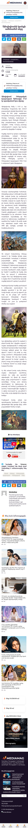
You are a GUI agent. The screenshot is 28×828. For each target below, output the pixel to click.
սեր (23, 475)
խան (6, 473)
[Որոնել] (24, 795)
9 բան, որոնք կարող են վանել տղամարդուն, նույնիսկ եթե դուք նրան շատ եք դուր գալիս (14, 656)
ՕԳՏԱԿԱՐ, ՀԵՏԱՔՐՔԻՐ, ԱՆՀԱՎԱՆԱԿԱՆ (11, 60)
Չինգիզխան (16, 475)
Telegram (23, 464)
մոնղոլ (12, 473)
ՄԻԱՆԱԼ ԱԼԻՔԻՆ (14, 17)
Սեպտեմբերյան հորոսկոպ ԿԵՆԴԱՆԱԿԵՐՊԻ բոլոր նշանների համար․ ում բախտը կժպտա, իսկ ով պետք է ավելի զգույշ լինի (13, 540)
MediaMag (13, 492)
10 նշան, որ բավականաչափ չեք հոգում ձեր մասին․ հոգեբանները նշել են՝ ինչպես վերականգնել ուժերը (13, 597)
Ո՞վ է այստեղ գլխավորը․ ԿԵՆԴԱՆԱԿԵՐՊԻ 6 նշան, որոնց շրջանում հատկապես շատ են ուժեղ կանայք (13, 627)
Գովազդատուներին (7, 801)
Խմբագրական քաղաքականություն (11, 806)
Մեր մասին (4, 803)
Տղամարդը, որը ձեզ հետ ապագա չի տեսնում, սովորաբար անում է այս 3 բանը (13, 569)
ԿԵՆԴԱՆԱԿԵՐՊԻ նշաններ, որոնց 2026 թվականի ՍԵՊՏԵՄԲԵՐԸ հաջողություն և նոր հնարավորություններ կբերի (12, 685)
